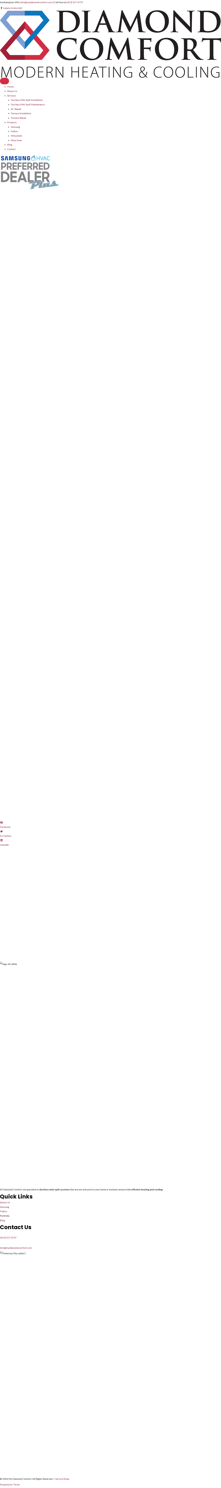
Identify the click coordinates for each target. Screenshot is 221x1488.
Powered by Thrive (10, 1484)
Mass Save (16, 140)
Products (12, 122)
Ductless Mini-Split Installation (27, 99)
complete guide (211, 640)
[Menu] (4, 81)
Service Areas (62, 1478)
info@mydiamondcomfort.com (36, 2)
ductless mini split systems (48, 260)
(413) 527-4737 (75, 2)
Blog (9, 144)
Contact (11, 149)
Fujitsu (14, 131)
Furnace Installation (21, 113)
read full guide (82, 626)
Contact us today (9, 809)
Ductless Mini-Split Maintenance (28, 104)
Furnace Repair (18, 117)
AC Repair (16, 108)
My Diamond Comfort (25, 251)
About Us (12, 91)
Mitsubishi (16, 135)
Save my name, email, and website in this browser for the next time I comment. (46, 939)
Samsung (15, 126)
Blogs (56, 251)
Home (10, 86)
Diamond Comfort (12, 338)
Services (11, 95)
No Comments (44, 251)
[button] (12, 862)
